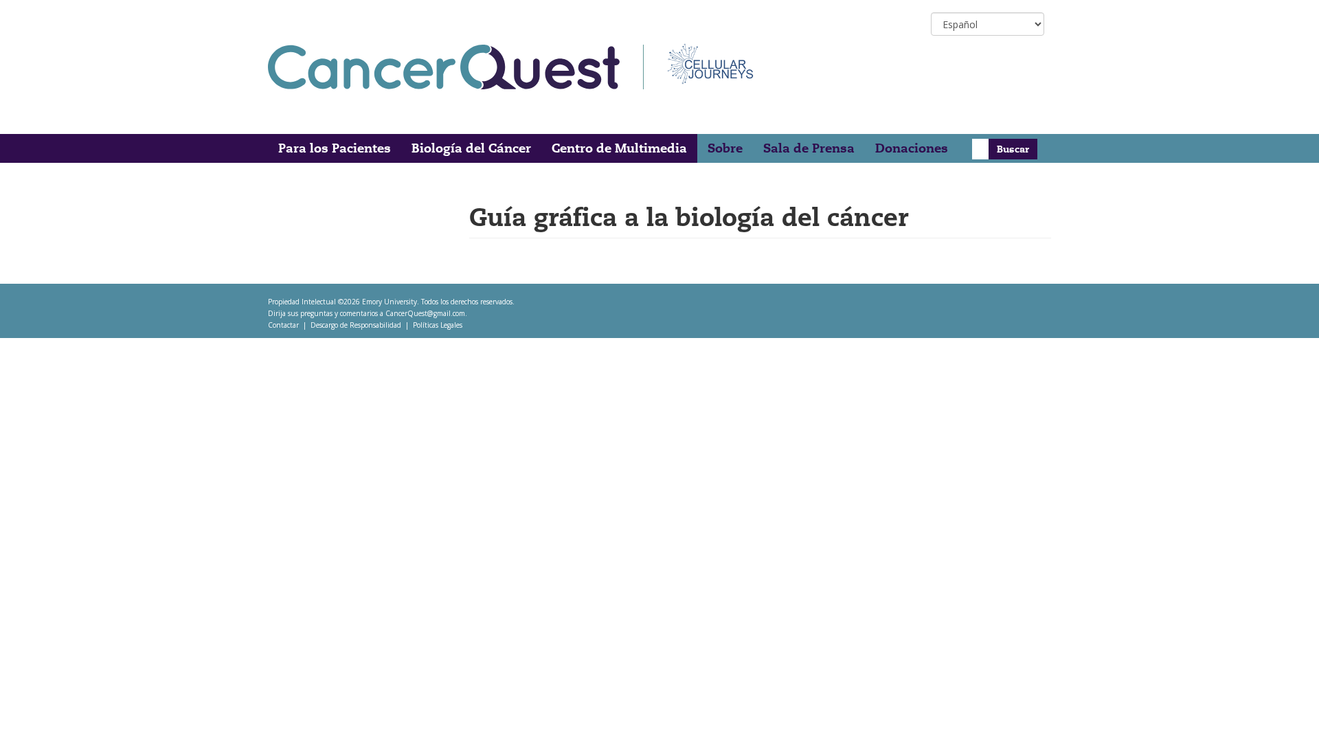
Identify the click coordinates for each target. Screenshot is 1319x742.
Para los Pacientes (334, 148)
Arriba (1282, 714)
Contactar (283, 325)
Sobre (725, 148)
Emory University (389, 301)
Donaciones (911, 148)
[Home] (456, 67)
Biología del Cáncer (471, 148)
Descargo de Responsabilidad (356, 325)
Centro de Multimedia (619, 148)
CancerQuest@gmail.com (425, 313)
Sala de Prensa (809, 148)
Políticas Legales (437, 325)
